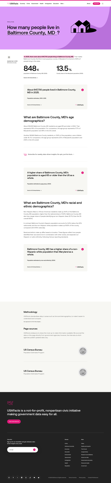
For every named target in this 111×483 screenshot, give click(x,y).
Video (82, 443)
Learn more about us (14, 421)
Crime (28, 3)
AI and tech (84, 465)
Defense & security (69, 446)
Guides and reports (86, 446)
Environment (68, 454)
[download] (82, 90)
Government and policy (86, 460)
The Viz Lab (84, 449)
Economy (22, 3)
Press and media (85, 463)
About (88, 3)
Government (34, 3)
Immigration (48, 3)
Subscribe (96, 3)
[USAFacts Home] (12, 3)
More (62, 3)
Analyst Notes (84, 451)
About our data (85, 457)
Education (56, 3)
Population (10, 22)
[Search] (102, 3)
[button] (32, 32)
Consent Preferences (93, 477)
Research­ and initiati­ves (87, 454)
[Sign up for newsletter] (34, 449)
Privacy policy (82, 477)
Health (41, 3)
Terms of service (73, 477)
